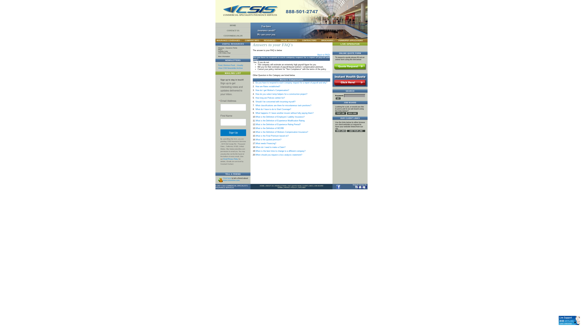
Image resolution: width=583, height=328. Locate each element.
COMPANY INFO (252, 40)
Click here (227, 178)
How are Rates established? (268, 86)
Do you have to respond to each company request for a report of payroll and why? (291, 83)
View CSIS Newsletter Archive (230, 68)
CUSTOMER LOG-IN (233, 36)
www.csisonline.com (231, 180)
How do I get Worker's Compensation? (272, 90)
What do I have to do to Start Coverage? (273, 109)
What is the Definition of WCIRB (270, 128)
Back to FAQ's (323, 55)
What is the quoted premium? (268, 139)
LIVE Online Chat (224, 53)
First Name (226, 115)
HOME (233, 25)
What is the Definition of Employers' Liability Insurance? (280, 117)
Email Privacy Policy (230, 159)
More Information (224, 56)
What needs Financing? (266, 143)
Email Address (228, 101)
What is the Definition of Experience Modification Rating (280, 121)
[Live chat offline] (569, 320)
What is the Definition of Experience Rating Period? (278, 124)
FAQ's (220, 49)
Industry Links (223, 51)
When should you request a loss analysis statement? (279, 155)
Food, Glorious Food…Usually (230, 65)
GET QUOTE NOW (294, 186)
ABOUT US (270, 186)
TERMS (280, 187)
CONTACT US (233, 30)
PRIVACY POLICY (290, 187)
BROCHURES (327, 40)
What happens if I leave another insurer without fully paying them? (285, 113)
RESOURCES (270, 40)
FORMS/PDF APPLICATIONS (350, 40)
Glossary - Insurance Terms (227, 48)
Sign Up (233, 132)
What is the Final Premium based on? (272, 136)
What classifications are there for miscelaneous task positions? (283, 105)
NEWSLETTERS (280, 186)
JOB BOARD (318, 186)
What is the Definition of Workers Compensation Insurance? (282, 132)
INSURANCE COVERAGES (228, 40)
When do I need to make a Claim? (270, 147)
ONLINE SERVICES (289, 40)
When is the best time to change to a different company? (280, 151)
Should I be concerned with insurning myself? (275, 102)
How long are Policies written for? (270, 98)
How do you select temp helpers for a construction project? (281, 94)
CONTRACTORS (309, 40)
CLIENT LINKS (307, 186)
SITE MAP (302, 187)
